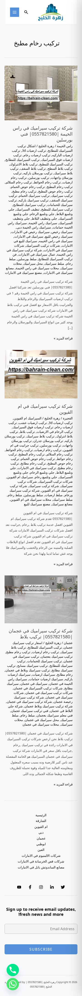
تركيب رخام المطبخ (60, 187)
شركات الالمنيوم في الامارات (41, 855)
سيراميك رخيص (62, 232)
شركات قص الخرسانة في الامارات (41, 861)
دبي (41, 832)
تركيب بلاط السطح (60, 168)
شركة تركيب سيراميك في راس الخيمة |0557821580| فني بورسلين (43, 134)
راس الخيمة (65, 146)
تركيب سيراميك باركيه (34, 200)
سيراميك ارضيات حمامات (46, 679)
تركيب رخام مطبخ (24, 191)
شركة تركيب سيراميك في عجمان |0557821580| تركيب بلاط (41, 634)
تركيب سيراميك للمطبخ (57, 209)
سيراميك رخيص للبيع (59, 236)
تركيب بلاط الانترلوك (24, 164)
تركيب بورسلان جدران (48, 441)
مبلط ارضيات (54, 495)
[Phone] (13, 970)
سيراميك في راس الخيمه (56, 241)
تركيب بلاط (27, 431)
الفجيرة (68, 418)
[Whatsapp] (13, 984)
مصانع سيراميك (62, 504)
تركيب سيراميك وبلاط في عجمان (27, 670)
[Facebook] (30, 887)
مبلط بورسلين (27, 259)
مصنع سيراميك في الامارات (23, 272)
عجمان (68, 643)
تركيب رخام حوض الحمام (28, 187)
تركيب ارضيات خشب (33, 423)
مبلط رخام (15, 495)
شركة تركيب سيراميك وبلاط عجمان (49, 706)
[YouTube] (19, 887)
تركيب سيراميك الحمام (34, 195)
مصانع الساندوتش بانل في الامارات (41, 867)
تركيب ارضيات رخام (36, 155)
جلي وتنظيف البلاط (44, 218)
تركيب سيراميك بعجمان (57, 656)
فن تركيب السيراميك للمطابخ (43, 256)
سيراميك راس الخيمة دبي (34, 227)
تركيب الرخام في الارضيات (55, 431)
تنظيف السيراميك (27, 209)
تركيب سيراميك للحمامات (44, 661)
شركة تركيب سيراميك (44, 486)
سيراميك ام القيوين (20, 477)
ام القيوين (41, 826)
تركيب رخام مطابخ (33, 463)
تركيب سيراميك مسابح (32, 665)
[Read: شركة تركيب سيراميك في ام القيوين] (41, 374)
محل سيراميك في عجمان (42, 720)
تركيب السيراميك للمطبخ (56, 164)
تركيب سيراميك (62, 195)
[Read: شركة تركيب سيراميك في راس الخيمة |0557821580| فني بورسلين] (41, 92)
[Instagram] (41, 887)
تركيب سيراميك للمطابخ (29, 205)
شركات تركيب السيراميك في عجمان (38, 688)
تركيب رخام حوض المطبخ (55, 191)
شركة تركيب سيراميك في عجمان (29, 701)
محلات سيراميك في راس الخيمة (37, 268)
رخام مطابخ (65, 674)
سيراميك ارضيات (43, 674)
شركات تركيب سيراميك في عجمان (49, 693)
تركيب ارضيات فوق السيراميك (43, 157)
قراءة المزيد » (63, 338)
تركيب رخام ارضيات (48, 450)
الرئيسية (41, 815)
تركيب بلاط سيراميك (40, 436)
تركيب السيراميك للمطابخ (22, 159)
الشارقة (41, 821)
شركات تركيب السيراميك (43, 245)
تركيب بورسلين (38, 177)
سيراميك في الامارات (28, 236)
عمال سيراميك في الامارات (36, 254)
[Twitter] (63, 887)
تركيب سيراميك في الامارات (37, 468)
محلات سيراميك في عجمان (41, 724)
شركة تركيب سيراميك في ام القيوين (45, 409)
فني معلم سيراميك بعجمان (55, 715)
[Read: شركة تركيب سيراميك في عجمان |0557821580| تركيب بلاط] (41, 599)
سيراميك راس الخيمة (43, 223)
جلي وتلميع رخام (46, 477)
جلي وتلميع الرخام (42, 214)
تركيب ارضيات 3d (34, 150)
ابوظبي (41, 844)
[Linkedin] (52, 887)
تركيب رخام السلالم (19, 182)
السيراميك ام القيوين (27, 418)
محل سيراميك (33, 263)
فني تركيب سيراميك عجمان (29, 710)
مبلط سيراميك (54, 263)
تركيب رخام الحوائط (47, 182)
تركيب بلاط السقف (33, 168)
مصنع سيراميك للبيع (37, 504)
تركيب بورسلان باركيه (37, 173)
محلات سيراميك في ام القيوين (30, 499)
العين (41, 849)
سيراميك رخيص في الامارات (30, 232)
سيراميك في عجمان (33, 683)
